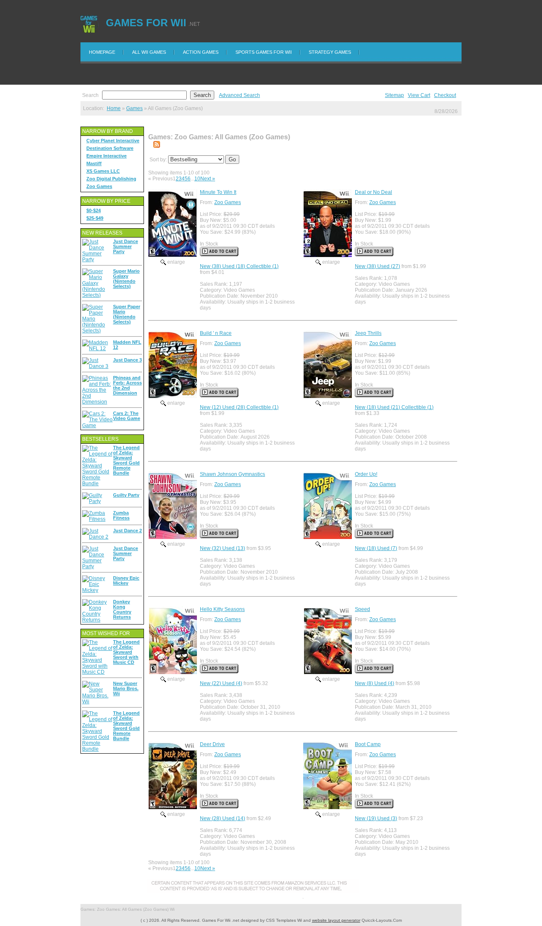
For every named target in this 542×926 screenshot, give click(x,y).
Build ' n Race (216, 333)
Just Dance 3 (127, 359)
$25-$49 (94, 218)
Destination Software (109, 148)
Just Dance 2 (127, 530)
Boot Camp (368, 744)
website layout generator (336, 920)
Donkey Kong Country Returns (122, 609)
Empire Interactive (106, 155)
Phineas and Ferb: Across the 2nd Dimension (127, 385)
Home (114, 108)
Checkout (445, 95)
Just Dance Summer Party (125, 246)
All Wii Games (149, 52)
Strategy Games (330, 52)
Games (134, 108)
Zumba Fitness (121, 515)
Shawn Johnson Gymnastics (232, 474)
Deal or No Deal (373, 192)
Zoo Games (99, 186)
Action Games (200, 52)
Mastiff (94, 163)
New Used (377, 266)
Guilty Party (126, 495)
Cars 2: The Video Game (126, 416)
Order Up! (366, 474)
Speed (362, 609)
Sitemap (394, 95)
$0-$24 (93, 210)
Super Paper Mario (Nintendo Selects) (126, 314)
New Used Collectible (239, 266)
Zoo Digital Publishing (111, 178)
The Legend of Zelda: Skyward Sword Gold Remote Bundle (126, 460)
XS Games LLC (103, 171)
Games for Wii (146, 22)
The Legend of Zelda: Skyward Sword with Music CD (126, 652)
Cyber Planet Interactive (112, 140)
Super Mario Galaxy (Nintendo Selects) (126, 278)
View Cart (419, 95)
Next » (207, 179)
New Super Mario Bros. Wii (125, 688)
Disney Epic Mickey (126, 580)
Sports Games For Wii (263, 52)
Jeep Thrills (368, 333)
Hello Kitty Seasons (222, 609)
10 (197, 179)
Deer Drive (212, 744)
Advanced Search (239, 95)
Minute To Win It (218, 192)
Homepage (102, 52)
